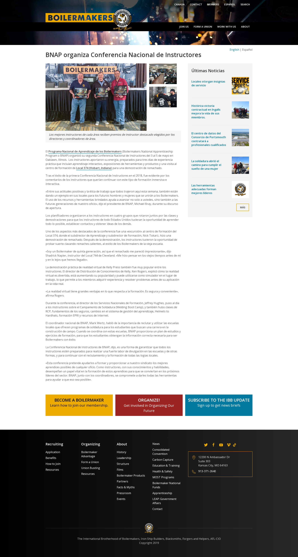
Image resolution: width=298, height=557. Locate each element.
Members (213, 4)
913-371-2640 (207, 471)
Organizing (90, 444)
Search (245, 4)
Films (120, 470)
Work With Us (226, 26)
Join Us (183, 26)
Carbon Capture (162, 460)
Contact (196, 4)
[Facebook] (213, 445)
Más (242, 207)
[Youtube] (221, 445)
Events (121, 499)
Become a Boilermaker (79, 400)
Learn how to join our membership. (79, 405)
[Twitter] (205, 445)
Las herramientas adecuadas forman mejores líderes (203, 189)
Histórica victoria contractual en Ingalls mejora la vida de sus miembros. (205, 111)
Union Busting (90, 468)
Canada (179, 4)
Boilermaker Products (131, 475)
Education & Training (166, 465)
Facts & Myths (126, 487)
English (234, 50)
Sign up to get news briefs (218, 405)
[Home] (89, 20)
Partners (122, 481)
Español (229, 4)
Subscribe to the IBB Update (219, 400)
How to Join (53, 464)
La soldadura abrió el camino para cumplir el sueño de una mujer (206, 165)
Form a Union (203, 26)
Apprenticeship (162, 493)
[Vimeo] (228, 445)
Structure (123, 464)
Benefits (51, 458)
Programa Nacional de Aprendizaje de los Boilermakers (85, 151)
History (121, 452)
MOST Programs (163, 477)
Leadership (124, 458)
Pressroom (124, 493)
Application (53, 452)
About (245, 26)
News (156, 444)
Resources (52, 470)
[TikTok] (234, 445)
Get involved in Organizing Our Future (149, 405)
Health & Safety (162, 471)
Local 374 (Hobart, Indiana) (94, 168)
